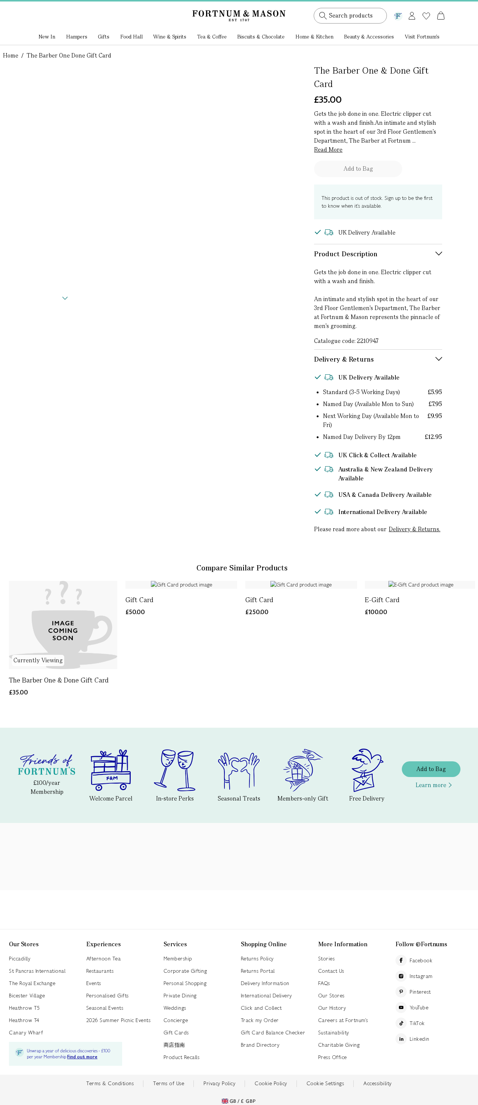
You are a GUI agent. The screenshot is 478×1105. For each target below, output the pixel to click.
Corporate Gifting (185, 971)
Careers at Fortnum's (343, 1020)
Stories (326, 958)
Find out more (82, 1057)
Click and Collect (261, 1008)
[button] (425, 6)
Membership (178, 958)
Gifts (103, 36)
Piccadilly (19, 958)
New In (46, 36)
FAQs (324, 983)
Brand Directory (260, 1044)
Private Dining (180, 995)
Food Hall (131, 36)
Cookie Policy (271, 1083)
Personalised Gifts (107, 995)
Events (93, 983)
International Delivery (266, 995)
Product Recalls (182, 1057)
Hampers (76, 36)
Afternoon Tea (103, 958)
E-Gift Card (382, 599)
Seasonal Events (105, 1008)
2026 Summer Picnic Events (118, 1020)
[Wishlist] (426, 16)
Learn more (431, 785)
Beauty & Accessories (369, 36)
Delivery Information (265, 983)
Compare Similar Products (242, 568)
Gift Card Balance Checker (273, 1032)
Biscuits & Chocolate (261, 36)
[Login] (412, 14)
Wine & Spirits (169, 36)
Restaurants (100, 971)
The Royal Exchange (32, 983)
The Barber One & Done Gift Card (59, 680)
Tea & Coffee (212, 36)
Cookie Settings (325, 1083)
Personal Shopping (185, 983)
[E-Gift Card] (421, 585)
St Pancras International (37, 971)
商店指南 (174, 1044)
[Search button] (323, 16)
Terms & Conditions (110, 1083)
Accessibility (377, 1083)
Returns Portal (258, 971)
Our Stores (331, 995)
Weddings (175, 1008)
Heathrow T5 (24, 1008)
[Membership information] (398, 15)
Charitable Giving (339, 1044)
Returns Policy (257, 958)
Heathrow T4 (24, 1020)
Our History (332, 1008)
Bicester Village (27, 995)
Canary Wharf (26, 1032)
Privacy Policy (219, 1083)
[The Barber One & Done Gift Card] (63, 625)
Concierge (176, 1020)
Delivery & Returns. (414, 529)
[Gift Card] (181, 585)
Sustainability (333, 1032)
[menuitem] (47, 37)
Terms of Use (168, 1083)
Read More (328, 150)
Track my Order (260, 1020)
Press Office (332, 1057)
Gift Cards (176, 1032)
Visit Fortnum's (422, 36)
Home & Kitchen (314, 36)
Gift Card (139, 599)
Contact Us (331, 971)
